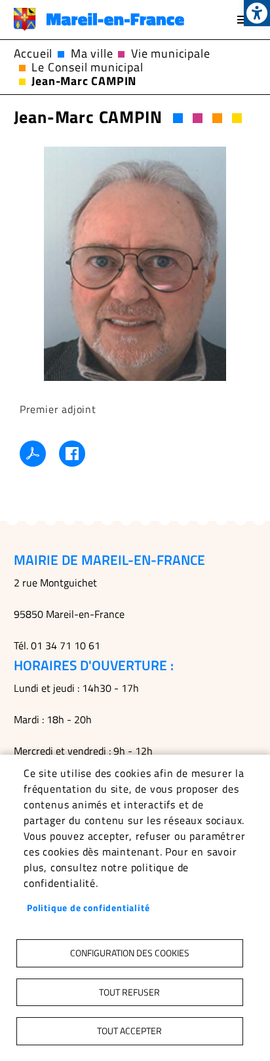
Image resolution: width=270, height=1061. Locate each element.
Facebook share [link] (72, 454)
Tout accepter (129, 1030)
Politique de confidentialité (88, 907)
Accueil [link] (33, 53)
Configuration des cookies (129, 953)
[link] (257, 13)
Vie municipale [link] (170, 53)
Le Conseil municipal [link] (87, 67)
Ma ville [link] (92, 53)
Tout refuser (129, 992)
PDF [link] (33, 454)
